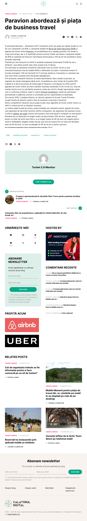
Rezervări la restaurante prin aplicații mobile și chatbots (20, 441)
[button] (6, 3)
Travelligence (11, 14)
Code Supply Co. (13, 514)
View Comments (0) (43, 182)
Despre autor (30, 488)
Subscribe (23, 289)
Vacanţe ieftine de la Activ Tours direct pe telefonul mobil (64, 437)
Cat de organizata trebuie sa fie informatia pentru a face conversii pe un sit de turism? (22, 370)
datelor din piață (20, 113)
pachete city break (20, 135)
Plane (39, 127)
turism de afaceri (50, 135)
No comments (42, 14)
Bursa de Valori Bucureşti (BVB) (62, 49)
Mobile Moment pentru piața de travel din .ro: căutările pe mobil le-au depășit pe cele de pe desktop (63, 394)
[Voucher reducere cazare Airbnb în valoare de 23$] (22, 325)
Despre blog (10, 488)
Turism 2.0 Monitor (18, 36)
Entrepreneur (32, 127)
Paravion (30, 51)
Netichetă (49, 488)
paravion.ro (35, 135)
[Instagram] (23, 236)
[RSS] (35, 244)
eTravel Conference (49, 92)
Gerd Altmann (12, 127)
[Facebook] (11, 236)
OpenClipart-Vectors (23, 127)
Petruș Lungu (51, 281)
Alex (47, 273)
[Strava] (23, 244)
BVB (8, 135)
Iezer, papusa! (67, 313)
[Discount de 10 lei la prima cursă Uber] (22, 341)
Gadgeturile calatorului (70, 489)
